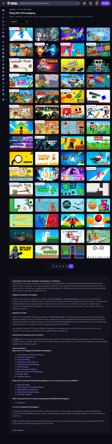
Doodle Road (22, 374)
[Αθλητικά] (3, 53)
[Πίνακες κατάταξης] (3, 36)
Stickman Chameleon (26, 357)
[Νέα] (3, 18)
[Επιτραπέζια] (3, 64)
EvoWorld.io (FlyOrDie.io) (27, 362)
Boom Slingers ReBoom (27, 369)
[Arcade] (3, 42)
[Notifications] (96, 3)
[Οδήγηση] (3, 72)
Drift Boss (21, 403)
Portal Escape (23, 367)
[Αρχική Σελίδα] (3, 10)
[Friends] (84, 3)
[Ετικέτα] (3, 99)
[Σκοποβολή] (3, 86)
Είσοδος (105, 3)
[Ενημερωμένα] (3, 25)
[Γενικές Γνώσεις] (3, 57)
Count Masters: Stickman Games (64, 299)
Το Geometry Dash (63, 322)
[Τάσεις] (3, 21)
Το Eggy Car (17, 339)
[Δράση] (3, 60)
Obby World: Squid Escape (28, 364)
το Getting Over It (56, 317)
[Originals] (3, 29)
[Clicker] (3, 45)
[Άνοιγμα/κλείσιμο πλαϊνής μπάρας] (3, 3)
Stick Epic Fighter (24, 394)
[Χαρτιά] (3, 94)
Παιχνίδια (12, 9)
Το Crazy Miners (18, 304)
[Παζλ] (3, 75)
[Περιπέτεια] (3, 79)
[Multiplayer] (3, 32)
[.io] (3, 49)
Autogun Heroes (24, 376)
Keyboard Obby (23, 359)
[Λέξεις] (3, 68)
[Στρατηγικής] (3, 90)
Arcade (19, 9)
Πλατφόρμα (28, 9)
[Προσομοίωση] (3, 83)
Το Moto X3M (31, 341)
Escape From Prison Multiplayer (30, 371)
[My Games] (90, 3)
